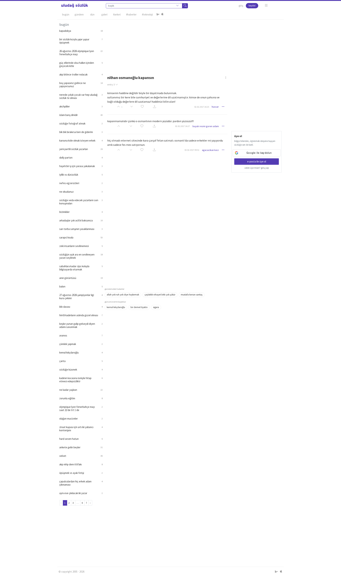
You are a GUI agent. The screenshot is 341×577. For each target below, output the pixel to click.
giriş (241, 5)
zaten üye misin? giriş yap (256, 167)
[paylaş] (154, 107)
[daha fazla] (266, 5)
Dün (92, 14)
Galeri (104, 14)
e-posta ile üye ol (256, 161)
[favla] (142, 107)
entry (111, 84)
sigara (156, 307)
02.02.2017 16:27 (182, 126)
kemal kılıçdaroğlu (116, 307)
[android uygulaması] (158, 14)
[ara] (185, 5)
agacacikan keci (210, 150)
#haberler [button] (131, 14)
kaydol (252, 5)
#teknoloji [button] (147, 14)
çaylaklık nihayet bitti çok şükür (160, 294)
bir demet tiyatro (139, 307)
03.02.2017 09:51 (192, 150)
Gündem (79, 14)
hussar (215, 106)
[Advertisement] (193, 44)
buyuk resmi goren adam (206, 126)
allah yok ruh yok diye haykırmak (123, 294)
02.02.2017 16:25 (201, 106)
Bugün (65, 14)
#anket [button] (117, 14)
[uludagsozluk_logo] (74, 6)
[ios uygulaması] (162, 14)
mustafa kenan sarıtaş (191, 294)
